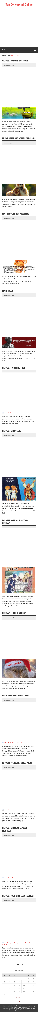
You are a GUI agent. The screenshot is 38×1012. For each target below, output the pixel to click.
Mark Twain (7, 290)
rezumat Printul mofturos (15, 60)
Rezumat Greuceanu (11, 430)
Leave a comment (9, 65)
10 (18, 964)
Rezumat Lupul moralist (14, 613)
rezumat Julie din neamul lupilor (18, 895)
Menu (3, 50)
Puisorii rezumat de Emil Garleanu (18, 138)
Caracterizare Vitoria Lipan (15, 695)
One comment (8, 143)
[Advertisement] (19, 25)
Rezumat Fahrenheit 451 (13, 367)
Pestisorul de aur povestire (15, 213)
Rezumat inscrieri (8, 1008)
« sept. (18, 997)
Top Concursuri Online (19, 4)
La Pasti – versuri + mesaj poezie (17, 762)
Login (19, 1001)
